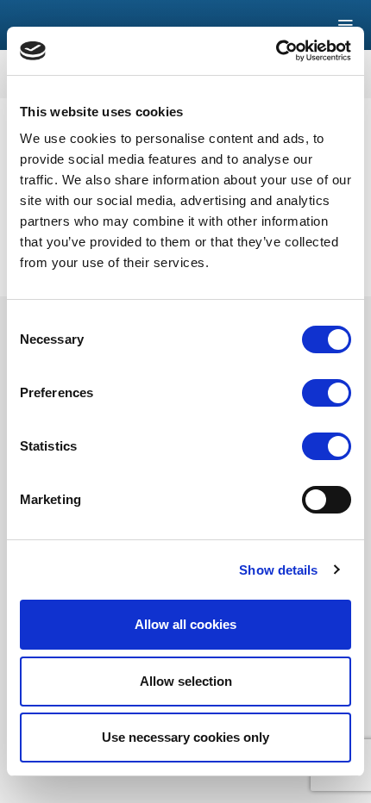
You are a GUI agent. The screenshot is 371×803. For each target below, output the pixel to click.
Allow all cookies (185, 624)
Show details (278, 570)
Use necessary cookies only (185, 737)
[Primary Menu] (270, 25)
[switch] (326, 393)
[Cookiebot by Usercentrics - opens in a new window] (275, 51)
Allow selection (186, 681)
